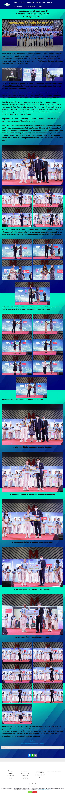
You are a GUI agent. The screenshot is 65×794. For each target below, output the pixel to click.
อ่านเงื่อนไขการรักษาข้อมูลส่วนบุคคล (44, 789)
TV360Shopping (18, 6)
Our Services (30, 2)
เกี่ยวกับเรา (22, 2)
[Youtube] (35, 783)
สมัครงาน (49, 2)
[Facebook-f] (32, 783)
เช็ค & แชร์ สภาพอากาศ (30, 6)
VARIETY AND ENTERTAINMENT (39, 771)
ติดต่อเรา (40, 6)
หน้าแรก (16, 2)
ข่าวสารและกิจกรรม (40, 2)
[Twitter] (29, 783)
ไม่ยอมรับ (34, 792)
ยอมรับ (30, 792)
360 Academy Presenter (54, 771)
